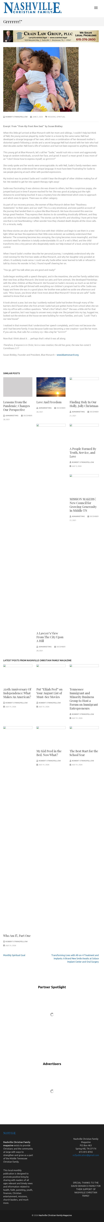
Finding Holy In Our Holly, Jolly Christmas (84, 404)
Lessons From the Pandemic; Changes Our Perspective (16, 406)
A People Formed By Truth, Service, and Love (83, 452)
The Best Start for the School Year (84, 753)
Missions (52, 117)
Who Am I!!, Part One (17, 936)
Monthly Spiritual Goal (14, 955)
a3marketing (11, 415)
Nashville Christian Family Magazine (55, 1215)
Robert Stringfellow (16, 117)
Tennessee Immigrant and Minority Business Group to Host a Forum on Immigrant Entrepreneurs (84, 698)
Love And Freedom (48, 402)
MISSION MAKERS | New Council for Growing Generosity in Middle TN (83, 504)
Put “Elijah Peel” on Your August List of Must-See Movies (49, 693)
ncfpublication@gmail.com (86, 1155)
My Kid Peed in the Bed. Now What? (48, 753)
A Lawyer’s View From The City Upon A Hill (49, 637)
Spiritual (61, 117)
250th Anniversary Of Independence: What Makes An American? (17, 693)
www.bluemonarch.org (68, 355)
